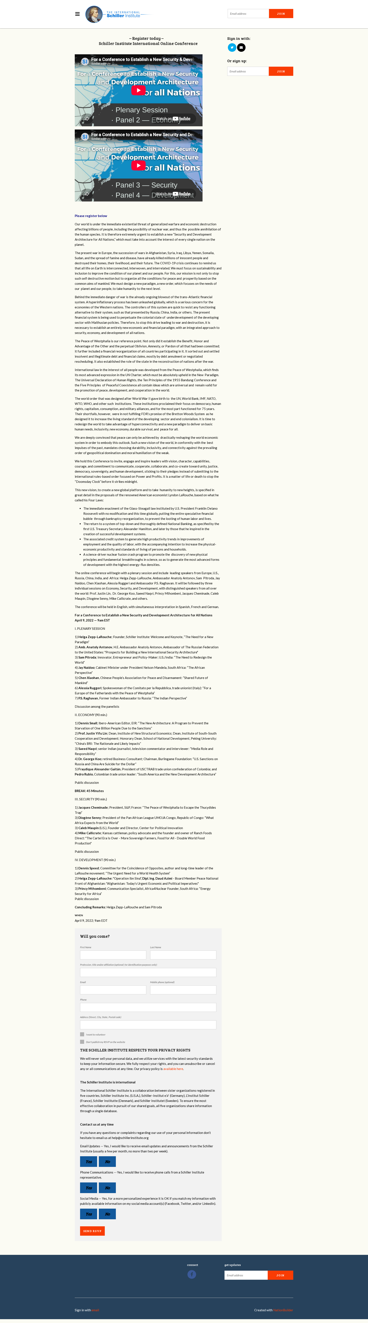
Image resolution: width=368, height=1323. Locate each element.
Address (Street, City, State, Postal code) (100, 1017)
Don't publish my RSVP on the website (105, 1042)
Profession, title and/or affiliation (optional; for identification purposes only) (118, 964)
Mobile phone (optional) (162, 982)
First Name (85, 947)
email (95, 1310)
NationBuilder (283, 1310)
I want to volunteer (95, 1034)
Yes (89, 1161)
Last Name (155, 947)
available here (173, 1069)
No (107, 1161)
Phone (83, 999)
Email (83, 982)
